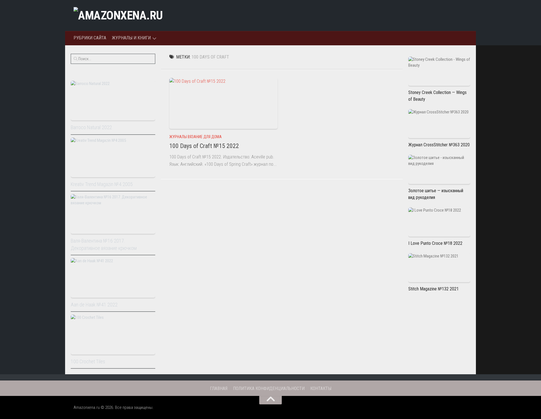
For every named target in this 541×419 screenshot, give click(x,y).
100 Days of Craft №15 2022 (204, 145)
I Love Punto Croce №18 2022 (435, 243)
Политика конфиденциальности (269, 388)
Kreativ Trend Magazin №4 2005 (102, 184)
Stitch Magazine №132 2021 (433, 289)
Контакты (320, 388)
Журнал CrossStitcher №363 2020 (439, 144)
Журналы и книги (131, 38)
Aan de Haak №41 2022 (94, 305)
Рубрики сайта (90, 38)
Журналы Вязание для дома (195, 137)
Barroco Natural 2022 (91, 127)
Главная (218, 388)
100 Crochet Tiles (88, 361)
